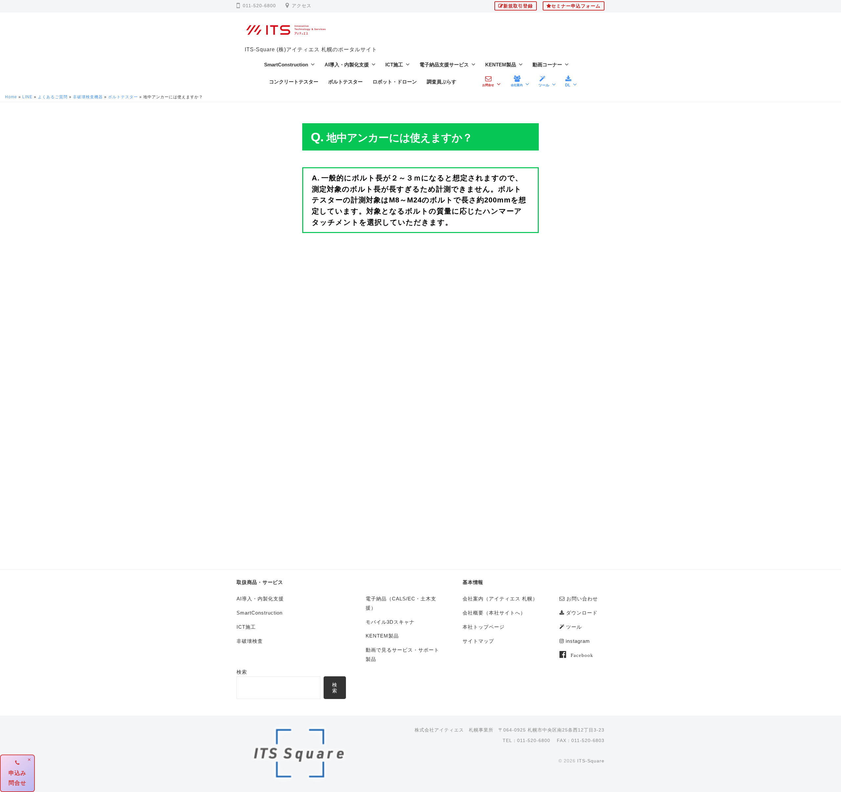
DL (567, 85)
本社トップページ (484, 627)
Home (11, 97)
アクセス (301, 5)
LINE (27, 97)
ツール (543, 85)
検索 (242, 672)
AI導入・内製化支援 (347, 64)
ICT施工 (394, 64)
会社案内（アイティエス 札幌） (500, 598)
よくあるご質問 (53, 97)
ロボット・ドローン (395, 81)
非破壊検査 (250, 641)
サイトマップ (478, 641)
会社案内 (517, 85)
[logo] (300, 754)
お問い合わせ (581, 598)
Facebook (582, 654)
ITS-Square (590, 760)
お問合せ (488, 85)
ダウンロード (581, 613)
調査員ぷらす (441, 81)
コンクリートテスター (293, 81)
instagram (577, 641)
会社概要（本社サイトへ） (494, 613)
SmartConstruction (286, 64)
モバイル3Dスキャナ (390, 622)
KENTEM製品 (500, 64)
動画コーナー (547, 64)
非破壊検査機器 (88, 97)
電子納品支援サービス (444, 64)
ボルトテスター (345, 81)
